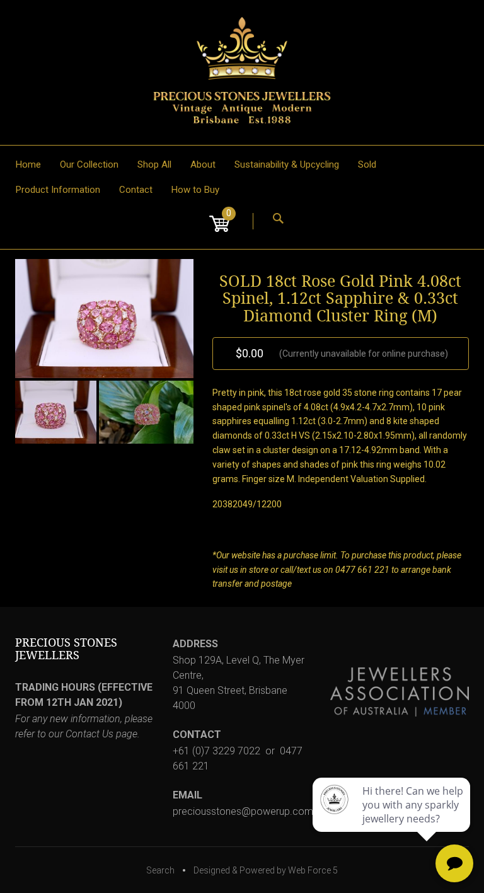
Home (28, 164)
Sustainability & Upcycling (286, 164)
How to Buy (195, 189)
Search (160, 870)
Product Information (58, 189)
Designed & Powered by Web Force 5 (265, 870)
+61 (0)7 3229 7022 (216, 751)
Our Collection (89, 164)
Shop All (154, 164)
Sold (367, 164)
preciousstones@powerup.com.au (249, 811)
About (203, 164)
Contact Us (89, 734)
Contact (136, 189)
